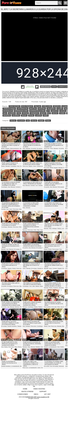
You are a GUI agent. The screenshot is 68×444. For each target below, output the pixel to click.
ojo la (4, 113)
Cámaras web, (40, 166)
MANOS (43, 113)
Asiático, (62, 347)
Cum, (36, 185)
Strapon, (46, 347)
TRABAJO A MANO (9, 108)
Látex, (33, 286)
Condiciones (22, 394)
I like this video (23, 87)
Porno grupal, (61, 187)
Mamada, (28, 148)
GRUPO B (57, 106)
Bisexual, (13, 187)
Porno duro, (16, 209)
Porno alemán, (47, 307)
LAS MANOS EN (22, 108)
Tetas (60, 249)
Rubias (48, 120)
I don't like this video (37, 87)
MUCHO (55, 113)
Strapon (21, 286)
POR (18, 113)
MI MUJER (41, 108)
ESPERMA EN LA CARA (37, 111)
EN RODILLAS (7, 111)
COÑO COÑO (47, 106)
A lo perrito (21, 120)
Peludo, (50, 249)
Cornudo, (18, 187)
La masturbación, (53, 347)
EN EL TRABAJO (27, 106)
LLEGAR (38, 115)
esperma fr (54, 111)
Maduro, (31, 166)
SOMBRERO (34, 113)
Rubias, (3, 166)
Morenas (13, 120)
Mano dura (33, 108)
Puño (20, 227)
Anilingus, (54, 228)
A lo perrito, (33, 148)
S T (48, 111)
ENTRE (31, 115)
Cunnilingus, (13, 166)
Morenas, (25, 230)
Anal (27, 120)
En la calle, (46, 167)
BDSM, (3, 148)
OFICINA (25, 113)
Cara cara (37, 106)
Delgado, (7, 148)
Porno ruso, (47, 148)
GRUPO (24, 115)
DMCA (36, 394)
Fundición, (55, 287)
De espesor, (39, 148)
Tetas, (24, 148)
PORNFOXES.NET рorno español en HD (37, 397)
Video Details (45, 86)
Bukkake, (38, 347)
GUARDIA (12, 113)
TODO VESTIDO (14, 106)
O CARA (59, 108)
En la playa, (17, 249)
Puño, (20, 209)
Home (25, 389)
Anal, (18, 166)
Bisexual (33, 120)
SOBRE (62, 113)
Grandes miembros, (42, 268)
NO (49, 113)
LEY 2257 (47, 394)
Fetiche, (59, 228)
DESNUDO (6, 115)
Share (54, 86)
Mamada (28, 207)
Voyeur (42, 230)
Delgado (41, 120)
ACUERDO (15, 115)
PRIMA (45, 115)
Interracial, (61, 287)
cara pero (63, 111)
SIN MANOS (51, 108)
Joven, (51, 148)
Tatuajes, (19, 326)
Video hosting (39, 389)
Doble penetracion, (14, 148)
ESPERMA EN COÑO (21, 111)
